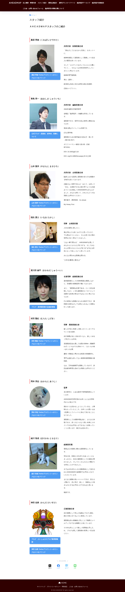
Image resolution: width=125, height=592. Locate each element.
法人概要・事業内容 (29, 3)
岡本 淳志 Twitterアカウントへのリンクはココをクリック (45, 413)
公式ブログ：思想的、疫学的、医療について (45, 135)
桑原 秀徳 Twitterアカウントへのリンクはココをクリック (45, 76)
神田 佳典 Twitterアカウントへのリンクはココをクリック (45, 550)
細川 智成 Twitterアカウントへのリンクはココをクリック (45, 475)
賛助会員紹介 (52, 3)
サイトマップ (41, 586)
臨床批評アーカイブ (83, 3)
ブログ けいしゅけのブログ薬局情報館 (45, 540)
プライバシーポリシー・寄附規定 (57, 586)
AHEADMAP (15, 2)
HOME (64, 583)
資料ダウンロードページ (67, 3)
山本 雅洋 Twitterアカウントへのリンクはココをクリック (45, 204)
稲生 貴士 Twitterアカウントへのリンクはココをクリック (45, 248)
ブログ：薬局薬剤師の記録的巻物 (43, 307)
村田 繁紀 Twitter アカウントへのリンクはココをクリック (45, 342)
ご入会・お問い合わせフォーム (33, 8)
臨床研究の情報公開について (54, 8)
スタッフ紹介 (42, 3)
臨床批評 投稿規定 (98, 3)
